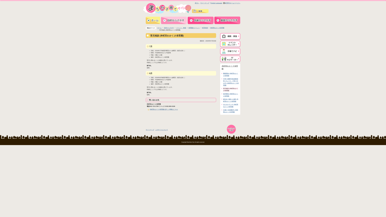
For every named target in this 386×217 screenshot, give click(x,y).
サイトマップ (204, 3)
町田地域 (205, 28)
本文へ (197, 3)
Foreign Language (216, 3)
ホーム (159, 28)
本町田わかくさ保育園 (217, 28)
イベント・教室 (181, 28)
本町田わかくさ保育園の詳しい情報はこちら (164, 109)
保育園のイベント (194, 28)
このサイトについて (161, 130)
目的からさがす (169, 28)
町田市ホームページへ (232, 3)
